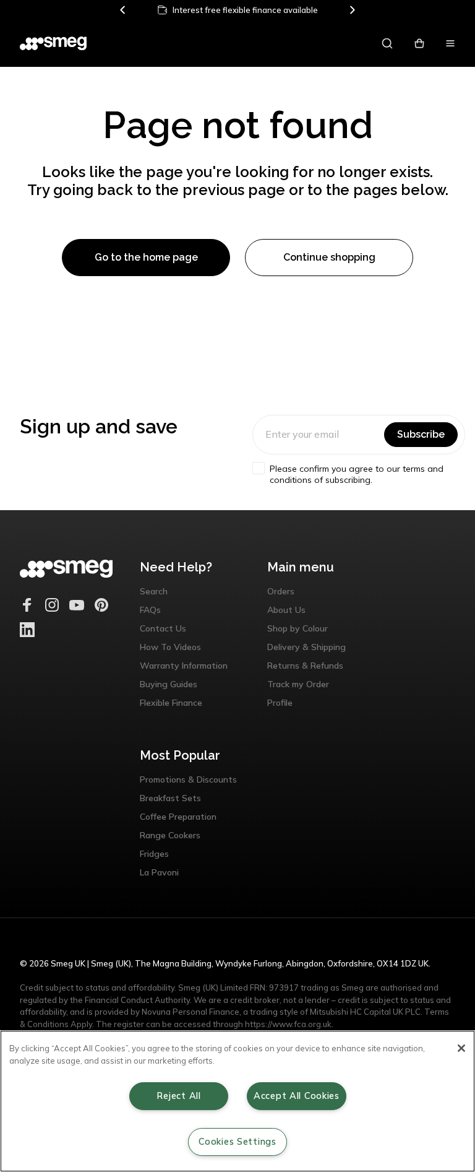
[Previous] (123, 10)
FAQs (150, 609)
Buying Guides (168, 684)
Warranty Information (184, 665)
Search (154, 591)
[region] (237, 1101)
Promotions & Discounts (188, 779)
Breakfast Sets (170, 798)
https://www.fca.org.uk (288, 1024)
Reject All (178, 1095)
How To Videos (170, 647)
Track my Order (298, 684)
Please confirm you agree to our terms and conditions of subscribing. (356, 474)
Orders (280, 591)
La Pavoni (159, 872)
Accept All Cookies (297, 1095)
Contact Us (163, 628)
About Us (286, 609)
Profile (280, 702)
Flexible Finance (171, 702)
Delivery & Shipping (306, 647)
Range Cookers (170, 835)
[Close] (461, 1048)
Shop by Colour (297, 628)
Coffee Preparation (178, 816)
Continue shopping (329, 257)
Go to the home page (146, 257)
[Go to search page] (387, 43)
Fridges (154, 853)
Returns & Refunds (305, 665)
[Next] (351, 10)
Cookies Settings (237, 1141)
